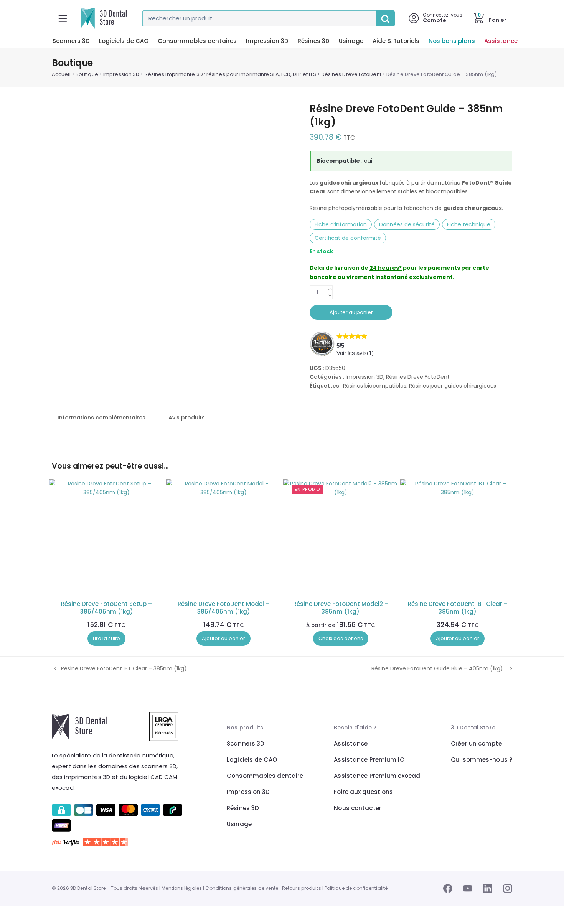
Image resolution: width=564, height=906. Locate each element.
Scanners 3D (71, 41)
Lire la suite (106, 638)
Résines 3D (314, 41)
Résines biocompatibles (374, 385)
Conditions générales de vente (241, 888)
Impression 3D (267, 41)
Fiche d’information (341, 224)
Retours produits (301, 888)
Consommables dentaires (197, 41)
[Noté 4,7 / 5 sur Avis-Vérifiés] (118, 842)
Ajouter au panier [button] (223, 638)
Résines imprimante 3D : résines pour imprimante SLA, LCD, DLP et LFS (231, 74)
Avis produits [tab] (186, 417)
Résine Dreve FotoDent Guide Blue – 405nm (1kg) (437, 669)
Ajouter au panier (351, 312)
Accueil (61, 74)
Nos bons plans (452, 41)
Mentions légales (182, 888)
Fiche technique (468, 224)
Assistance (501, 41)
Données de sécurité (407, 224)
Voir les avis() (355, 353)
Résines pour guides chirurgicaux (452, 385)
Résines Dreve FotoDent (351, 74)
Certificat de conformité (348, 238)
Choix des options (340, 638)
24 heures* (385, 268)
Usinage (351, 41)
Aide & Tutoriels (396, 41)
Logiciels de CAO (123, 41)
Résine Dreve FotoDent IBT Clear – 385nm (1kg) (119, 669)
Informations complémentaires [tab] (101, 417)
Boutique (87, 74)
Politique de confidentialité (356, 888)
